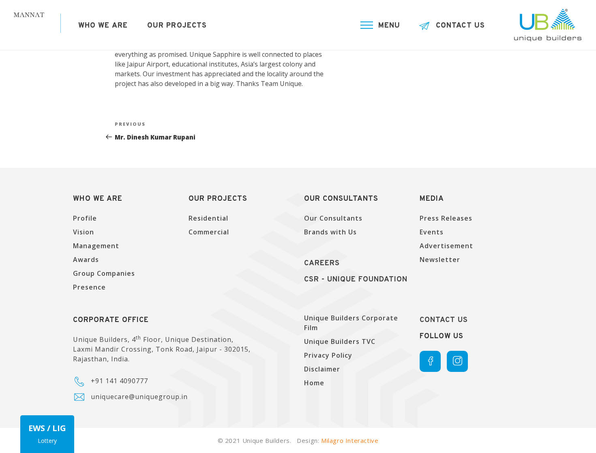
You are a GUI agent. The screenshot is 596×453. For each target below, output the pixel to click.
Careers (322, 263)
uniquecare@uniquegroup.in (139, 396)
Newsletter (440, 259)
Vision (83, 232)
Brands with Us (330, 232)
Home (314, 382)
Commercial (209, 232)
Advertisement (446, 245)
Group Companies (104, 273)
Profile (85, 218)
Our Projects (177, 25)
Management (96, 245)
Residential (208, 218)
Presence (89, 287)
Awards (86, 259)
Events (432, 232)
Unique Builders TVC (339, 341)
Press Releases (446, 218)
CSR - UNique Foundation (355, 279)
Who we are (103, 25)
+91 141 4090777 (119, 380)
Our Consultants (333, 218)
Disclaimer (322, 369)
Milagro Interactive (349, 440)
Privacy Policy (328, 355)
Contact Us (460, 25)
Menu (389, 25)
